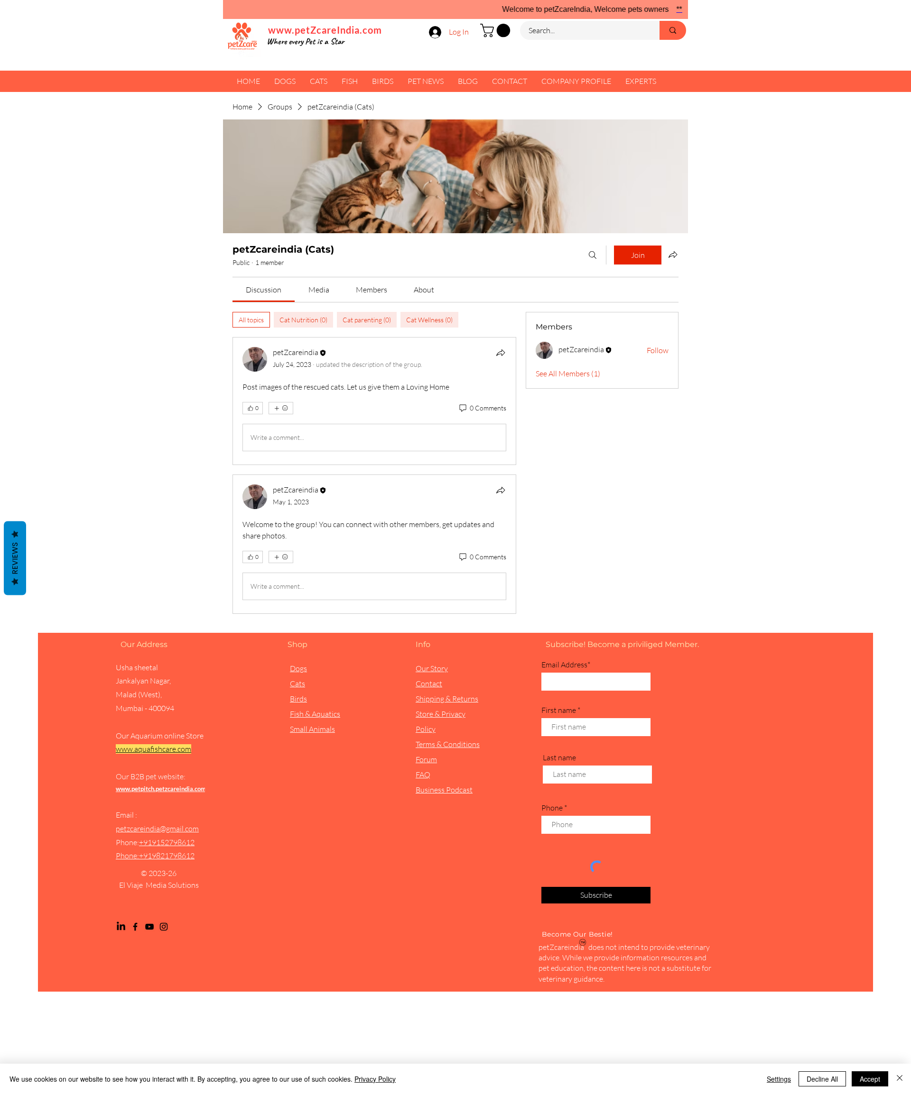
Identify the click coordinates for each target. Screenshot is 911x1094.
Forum (426, 759)
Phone (552, 807)
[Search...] (673, 30)
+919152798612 (167, 842)
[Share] (500, 352)
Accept (870, 1079)
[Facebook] (135, 926)
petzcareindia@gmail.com (157, 828)
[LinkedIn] (121, 926)
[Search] (592, 255)
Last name (559, 757)
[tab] (251, 320)
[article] (374, 401)
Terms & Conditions (448, 744)
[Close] (899, 1078)
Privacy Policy (375, 1079)
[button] (496, 30)
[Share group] (673, 254)
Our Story (432, 668)
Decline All (822, 1079)
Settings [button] (779, 1079)
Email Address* (565, 664)
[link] (263, 289)
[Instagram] (163, 926)
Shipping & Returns (447, 698)
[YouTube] (149, 926)
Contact (429, 683)
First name (558, 710)
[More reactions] (281, 408)
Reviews (14, 558)
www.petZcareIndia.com (325, 30)
